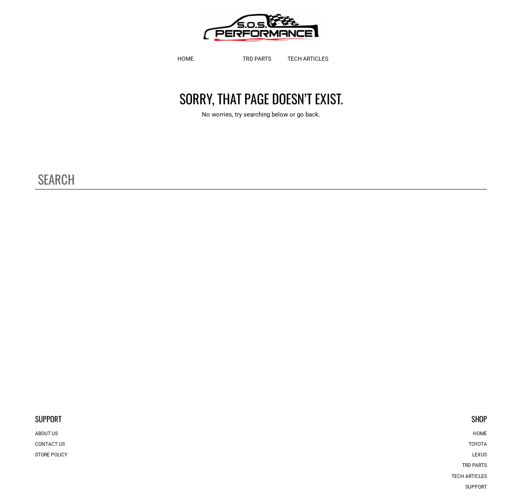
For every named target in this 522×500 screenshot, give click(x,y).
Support (476, 487)
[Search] (481, 179)
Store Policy (51, 455)
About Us (46, 433)
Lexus (479, 455)
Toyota (478, 444)
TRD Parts (474, 465)
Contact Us (50, 444)
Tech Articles (469, 476)
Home (480, 433)
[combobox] (261, 179)
